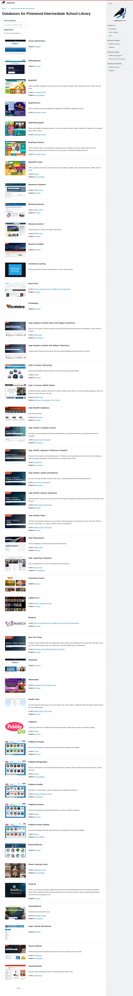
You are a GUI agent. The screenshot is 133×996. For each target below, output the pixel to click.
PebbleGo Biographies (37, 762)
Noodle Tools (34, 699)
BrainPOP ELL (34, 103)
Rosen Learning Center (38, 864)
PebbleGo (32, 722)
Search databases (10, 20)
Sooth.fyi (32, 884)
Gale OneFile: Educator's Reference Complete (47, 450)
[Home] (120, 14)
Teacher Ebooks (35, 946)
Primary (36, 174)
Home (4, 8)
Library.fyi (10, 3)
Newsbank (32, 660)
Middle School (38, 190)
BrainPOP (32, 80)
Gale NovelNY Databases (38, 408)
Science (57, 400)
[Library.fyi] (3, 3)
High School (66, 289)
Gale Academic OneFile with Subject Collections (48, 345)
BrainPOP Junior (35, 162)
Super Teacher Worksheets (39, 926)
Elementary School (40, 92)
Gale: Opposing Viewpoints (40, 558)
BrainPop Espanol (36, 123)
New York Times (35, 637)
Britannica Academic (37, 185)
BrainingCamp (34, 61)
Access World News (36, 41)
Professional (46, 440)
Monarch (32, 618)
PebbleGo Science (36, 805)
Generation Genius (36, 578)
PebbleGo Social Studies (38, 825)
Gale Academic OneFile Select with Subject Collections (51, 323)
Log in (18, 988)
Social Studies (40, 95)
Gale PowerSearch (36, 538)
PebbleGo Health (35, 784)
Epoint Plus (33, 283)
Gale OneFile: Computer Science (42, 428)
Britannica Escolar (36, 204)
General (37, 46)
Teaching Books (35, 966)
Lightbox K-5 (33, 598)
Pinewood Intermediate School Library (22, 8)
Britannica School (36, 224)
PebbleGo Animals (36, 742)
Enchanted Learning (36, 264)
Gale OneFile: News (36, 516)
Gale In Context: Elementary (40, 365)
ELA (52, 400)
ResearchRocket (35, 845)
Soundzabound (34, 906)
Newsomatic (33, 680)
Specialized (39, 338)
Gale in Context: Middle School (41, 385)
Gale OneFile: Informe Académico (42, 493)
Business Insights (36, 244)
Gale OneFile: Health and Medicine (43, 473)
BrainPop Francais (36, 142)
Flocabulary (33, 303)
